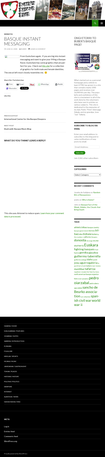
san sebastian (86, 297)
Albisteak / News (11, 397)
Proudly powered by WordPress (15, 454)
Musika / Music (10, 361)
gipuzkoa (93, 252)
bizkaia (87, 233)
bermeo (92, 231)
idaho (90, 259)
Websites (8, 34)
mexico (98, 266)
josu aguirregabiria (85, 262)
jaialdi (95, 260)
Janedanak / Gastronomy (15, 366)
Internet (8, 392)
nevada (83, 272)
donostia (80, 240)
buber (23, 49)
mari (93, 266)
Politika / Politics (11, 382)
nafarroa (90, 268)
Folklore (8, 351)
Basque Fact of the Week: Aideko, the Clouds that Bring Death (87, 207)
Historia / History (11, 376)
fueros (76, 253)
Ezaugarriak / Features (14, 331)
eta (94, 240)
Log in (6, 426)
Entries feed (9, 431)
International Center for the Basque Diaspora (25, 117)
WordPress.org (10, 441)
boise (94, 234)
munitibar (79, 268)
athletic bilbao (80, 227)
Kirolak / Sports (11, 356)
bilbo (81, 234)
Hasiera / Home (10, 326)
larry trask (82, 266)
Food (96, 249)
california (87, 237)
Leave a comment (38, 49)
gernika (83, 252)
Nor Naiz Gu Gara (93, 272)
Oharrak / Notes (11, 336)
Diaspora (94, 237)
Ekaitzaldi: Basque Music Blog (17, 127)
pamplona (85, 279)
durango (90, 241)
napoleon (77, 272)
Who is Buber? (88, 200)
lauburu (89, 266)
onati (80, 279)
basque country (93, 227)
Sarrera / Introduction (14, 341)
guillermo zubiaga (80, 260)
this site (45, 66)
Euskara (91, 244)
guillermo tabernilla (87, 256)
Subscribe (79, 153)
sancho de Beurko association (86, 291)
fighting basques (84, 249)
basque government (81, 231)
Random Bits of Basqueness (87, 193)
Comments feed (11, 436)
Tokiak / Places (10, 371)
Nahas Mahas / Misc (12, 402)
